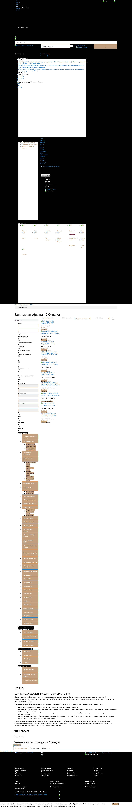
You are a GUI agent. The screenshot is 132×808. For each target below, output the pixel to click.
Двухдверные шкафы (28, 71)
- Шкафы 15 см (30, 491)
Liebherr (42, 157)
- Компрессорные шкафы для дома (31, 449)
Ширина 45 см (98, 768)
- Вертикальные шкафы (28, 530)
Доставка (47, 181)
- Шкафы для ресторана (27, 453)
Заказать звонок (18, 9)
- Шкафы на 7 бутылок (30, 479)
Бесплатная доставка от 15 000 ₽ (24, 305)
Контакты (47, 186)
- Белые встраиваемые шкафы (30, 468)
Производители (54, 781)
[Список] (113, 317)
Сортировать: (66, 318)
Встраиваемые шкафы (34, 62)
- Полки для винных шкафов (29, 675)
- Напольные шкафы (29, 558)
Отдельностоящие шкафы (25, 65)
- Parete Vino (27, 651)
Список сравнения (47, 318)
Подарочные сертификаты (57, 783)
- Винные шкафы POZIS (28, 541)
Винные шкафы (23, 58)
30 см (18, 76)
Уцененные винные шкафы (26, 627)
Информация (46, 175)
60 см (18, 80)
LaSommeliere (44, 155)
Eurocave (42, 144)
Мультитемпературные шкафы (43, 69)
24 (19, 87)
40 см (18, 78)
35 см (22, 76)
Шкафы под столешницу (80, 62)
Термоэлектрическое (25, 342)
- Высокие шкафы (28, 525)
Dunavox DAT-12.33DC (48, 416)
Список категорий (45, 54)
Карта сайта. (42, 794)
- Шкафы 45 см (27, 586)
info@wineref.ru (108, 1)
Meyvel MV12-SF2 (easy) (49, 364)
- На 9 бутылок (27, 605)
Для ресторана (71, 772)
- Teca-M (26, 662)
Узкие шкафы (69, 62)
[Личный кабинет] (115, 1)
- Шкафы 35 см (27, 579)
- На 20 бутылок (28, 616)
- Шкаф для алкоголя (29, 641)
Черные (96, 775)
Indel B (42, 149)
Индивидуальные (72, 775)
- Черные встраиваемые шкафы (30, 473)
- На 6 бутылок (27, 593)
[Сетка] (113, 319)
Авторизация (26, 8)
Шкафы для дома (22, 63)
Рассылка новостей (90, 787)
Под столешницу (20, 772)
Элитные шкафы (38, 65)
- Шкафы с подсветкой (30, 562)
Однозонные (45, 772)
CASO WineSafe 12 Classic (50, 385)
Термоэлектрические (63, 65)
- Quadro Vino (27, 655)
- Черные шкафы (28, 522)
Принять (115, 804)
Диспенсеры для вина (28, 142)
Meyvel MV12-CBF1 (48, 343)
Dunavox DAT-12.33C (48, 405)
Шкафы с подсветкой (71, 69)
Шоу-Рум (47, 179)
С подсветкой (45, 775)
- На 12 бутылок (28, 608)
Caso (41, 138)
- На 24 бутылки (28, 619)
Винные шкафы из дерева (26, 629)
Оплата (47, 183)
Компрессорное (23, 336)
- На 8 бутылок (27, 601)
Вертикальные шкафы (38, 67)
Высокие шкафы (26, 67)
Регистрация (25, 6)
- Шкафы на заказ (28, 483)
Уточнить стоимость (47, 401)
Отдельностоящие (20, 770)
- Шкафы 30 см (30, 493)
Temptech (42, 160)
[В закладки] (48, 340)
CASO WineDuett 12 (48, 374)
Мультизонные (45, 774)
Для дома (70, 770)
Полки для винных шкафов (30, 144)
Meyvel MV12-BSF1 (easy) (50, 333)
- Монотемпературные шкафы (30, 546)
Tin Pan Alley (43, 162)
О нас (46, 177)
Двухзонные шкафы (47, 62)
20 (17, 87)
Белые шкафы (74, 65)
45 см (22, 78)
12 (19, 86)
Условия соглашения (56, 787)
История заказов (90, 783)
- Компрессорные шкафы (28, 567)
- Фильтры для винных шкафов (30, 681)
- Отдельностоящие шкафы (29, 535)
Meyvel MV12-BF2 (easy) (49, 354)
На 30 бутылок (98, 774)
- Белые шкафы (28, 518)
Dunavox (42, 142)
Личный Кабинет (90, 781)
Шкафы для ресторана (34, 63)
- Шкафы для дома (29, 441)
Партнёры (53, 785)
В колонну (18, 774)
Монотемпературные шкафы (25, 69)
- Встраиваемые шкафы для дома (31, 445)
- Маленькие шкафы (29, 500)
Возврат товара (19, 788)
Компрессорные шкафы (50, 65)
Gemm (42, 147)
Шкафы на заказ (39, 71)
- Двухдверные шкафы (30, 571)
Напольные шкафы (58, 69)
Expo (41, 146)
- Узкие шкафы (27, 507)
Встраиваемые (19, 768)
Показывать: (99, 318)
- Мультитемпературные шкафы (30, 553)
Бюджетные (70, 774)
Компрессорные (46, 768)
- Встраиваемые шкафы (28, 459)
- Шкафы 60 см (30, 477)
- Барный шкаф (28, 632)
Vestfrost (42, 164)
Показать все (17, 745)
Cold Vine (42, 140)
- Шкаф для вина (28, 645)
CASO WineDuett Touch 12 (50, 395)
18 (20, 86)
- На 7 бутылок (27, 597)
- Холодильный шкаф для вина (29, 637)
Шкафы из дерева (22, 62)
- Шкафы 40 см (27, 582)
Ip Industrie (43, 151)
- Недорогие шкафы (29, 496)
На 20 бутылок (98, 772)
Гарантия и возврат (50, 185)
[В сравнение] (49, 340)
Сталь (20, 372)
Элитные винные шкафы (25, 649)
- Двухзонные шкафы (29, 503)
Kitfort (41, 153)
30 (21, 87)
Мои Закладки (89, 785)
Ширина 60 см (98, 770)
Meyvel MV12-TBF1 (47, 323)
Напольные (18, 775)
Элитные (70, 768)
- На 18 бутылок (28, 612)
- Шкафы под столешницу (27, 488)
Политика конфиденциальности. (26, 794)
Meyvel (42, 158)
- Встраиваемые (30, 510)
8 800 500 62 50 (18, 2)
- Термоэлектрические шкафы (30, 437)
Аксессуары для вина (24, 141)
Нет (19, 379)
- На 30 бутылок (28, 623)
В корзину (44, 329)
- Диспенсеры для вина (28, 670)
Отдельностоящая (24, 350)
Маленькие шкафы (59, 62)
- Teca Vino (26, 659)
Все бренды (21, 223)
